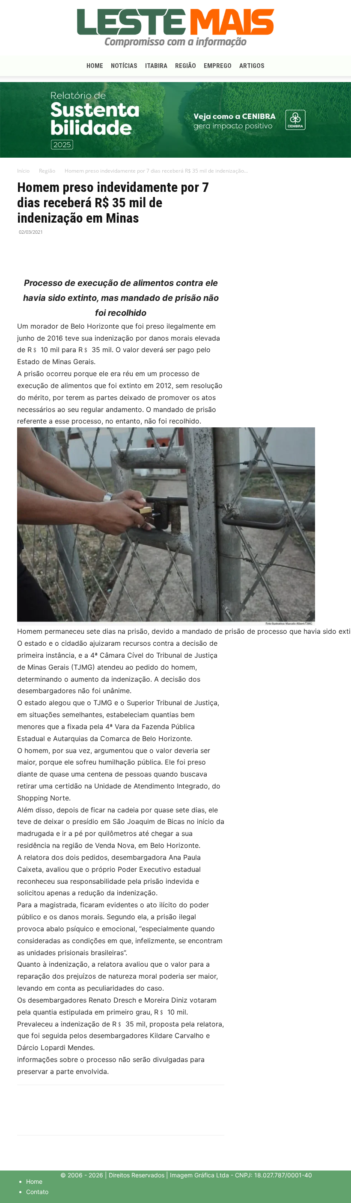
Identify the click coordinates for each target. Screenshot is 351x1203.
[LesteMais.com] (175, 28)
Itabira (156, 66)
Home (94, 66)
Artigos (252, 66)
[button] (323, 66)
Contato (37, 1191)
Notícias (124, 66)
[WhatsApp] (65, 251)
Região (185, 66)
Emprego (218, 66)
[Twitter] (45, 251)
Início (23, 170)
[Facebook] (25, 251)
